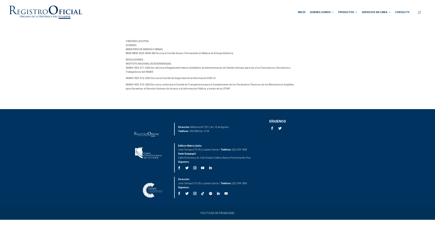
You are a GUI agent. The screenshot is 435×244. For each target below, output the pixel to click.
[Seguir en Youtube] (202, 168)
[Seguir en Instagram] (195, 168)
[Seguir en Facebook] (272, 128)
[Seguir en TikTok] (202, 193)
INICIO (302, 12)
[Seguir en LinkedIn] (210, 168)
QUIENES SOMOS (320, 12)
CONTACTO (402, 12)
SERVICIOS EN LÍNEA (374, 12)
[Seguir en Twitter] (280, 128)
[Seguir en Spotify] (210, 193)
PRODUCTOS (346, 12)
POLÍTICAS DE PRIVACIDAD (217, 213)
